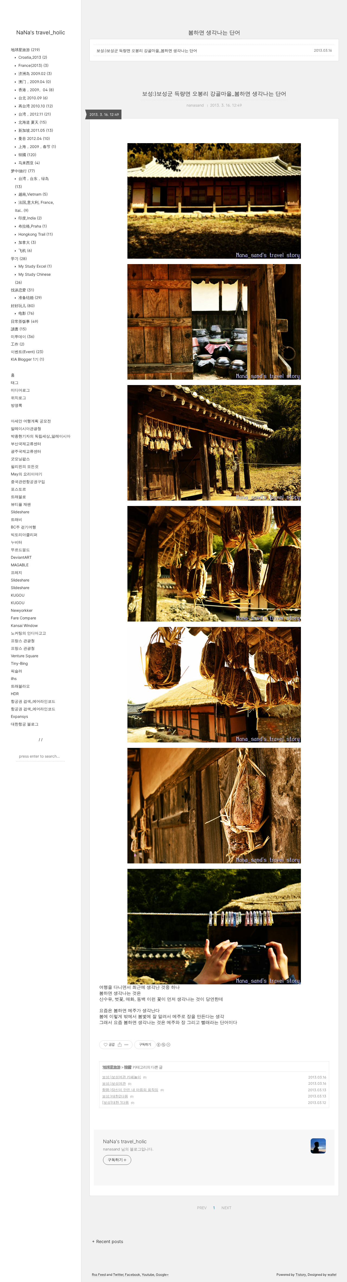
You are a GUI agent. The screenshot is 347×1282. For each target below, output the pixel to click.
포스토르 (18, 489)
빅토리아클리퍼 (24, 534)
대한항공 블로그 (24, 724)
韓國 (26, 154)
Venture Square (24, 655)
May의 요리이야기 (26, 474)
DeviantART (21, 557)
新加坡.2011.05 (35, 130)
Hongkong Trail (35, 234)
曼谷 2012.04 (33, 138)
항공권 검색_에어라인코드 (33, 701)
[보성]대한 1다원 (115, 1102)
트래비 (16, 519)
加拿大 (26, 242)
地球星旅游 (25, 49)
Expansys (19, 716)
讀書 (19, 329)
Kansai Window (24, 625)
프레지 (16, 572)
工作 (17, 344)
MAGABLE (19, 565)
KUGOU (17, 595)
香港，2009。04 (35, 89)
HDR (15, 693)
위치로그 (18, 397)
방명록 (16, 405)
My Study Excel (34, 266)
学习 (19, 258)
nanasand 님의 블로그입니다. (128, 1149)
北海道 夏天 (32, 122)
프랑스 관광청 (23, 640)
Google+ (162, 1275)
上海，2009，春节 (36, 146)
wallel (331, 1275)
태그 (14, 382)
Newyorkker (22, 610)
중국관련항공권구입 (28, 481)
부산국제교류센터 (26, 443)
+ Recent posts (107, 1241)
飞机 (24, 250)
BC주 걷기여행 (23, 527)
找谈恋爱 (22, 290)
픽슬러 (16, 671)
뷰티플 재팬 (21, 504)
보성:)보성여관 (114, 1083)
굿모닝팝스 (20, 458)
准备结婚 (29, 297)
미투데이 (22, 336)
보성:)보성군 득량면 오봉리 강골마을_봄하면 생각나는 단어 (147, 50)
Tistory (300, 1275)
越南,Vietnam (32, 194)
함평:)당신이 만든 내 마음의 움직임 (130, 1089)
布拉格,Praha (32, 226)
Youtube (148, 1275)
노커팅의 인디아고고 (28, 633)
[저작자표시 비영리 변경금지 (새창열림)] (163, 1045)
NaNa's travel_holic (40, 32)
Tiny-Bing (19, 663)
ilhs (14, 678)
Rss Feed (99, 1275)
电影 (25, 313)
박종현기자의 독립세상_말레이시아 (40, 436)
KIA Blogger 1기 (27, 359)
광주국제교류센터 (26, 451)
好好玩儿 (23, 305)
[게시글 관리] (126, 1045)
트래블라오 (20, 686)
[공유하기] (119, 1045)
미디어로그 (20, 390)
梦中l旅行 (23, 171)
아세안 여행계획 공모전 (31, 421)
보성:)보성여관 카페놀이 (121, 1077)
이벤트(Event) (27, 351)
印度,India (29, 218)
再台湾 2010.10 (35, 106)
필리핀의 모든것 (24, 466)
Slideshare (20, 511)
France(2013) (33, 65)
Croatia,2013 (32, 57)
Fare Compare (23, 618)
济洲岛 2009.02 (34, 73)
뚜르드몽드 (20, 549)
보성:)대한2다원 (115, 1096)
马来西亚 (28, 162)
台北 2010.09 (32, 98)
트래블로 (18, 496)
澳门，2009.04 (34, 81)
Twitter (118, 1275)
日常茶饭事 (24, 321)
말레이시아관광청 (26, 428)
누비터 (16, 542)
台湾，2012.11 (34, 114)
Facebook (132, 1275)
